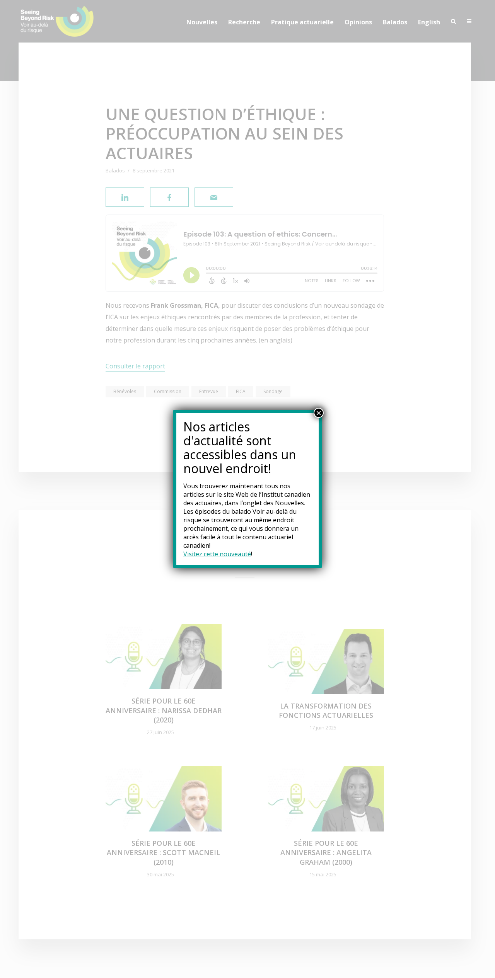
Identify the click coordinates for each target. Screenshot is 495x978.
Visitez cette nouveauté (217, 554)
